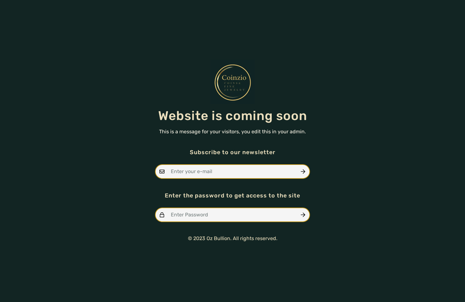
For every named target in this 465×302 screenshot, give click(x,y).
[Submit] (303, 171)
